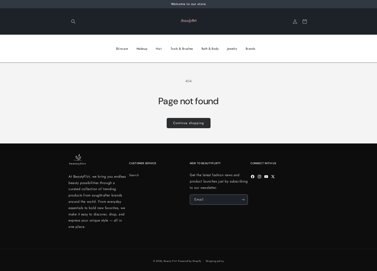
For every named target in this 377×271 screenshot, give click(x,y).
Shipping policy (215, 261)
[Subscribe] (243, 199)
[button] (73, 21)
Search (134, 175)
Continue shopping (188, 123)
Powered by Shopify (189, 261)
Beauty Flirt (170, 261)
